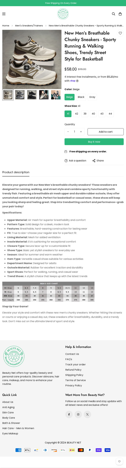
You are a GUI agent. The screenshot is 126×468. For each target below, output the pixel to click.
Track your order (75, 364)
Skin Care (8, 412)
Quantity (70, 124)
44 (110, 113)
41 (68, 113)
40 (93, 113)
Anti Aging (8, 407)
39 (85, 113)
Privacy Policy (73, 385)
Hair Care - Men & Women (18, 428)
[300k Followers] (69, 414)
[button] (120, 13)
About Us (7, 402)
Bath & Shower (11, 423)
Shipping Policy (74, 375)
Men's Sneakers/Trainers (29, 25)
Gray (92, 97)
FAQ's (68, 359)
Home (5, 25)
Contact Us (72, 354)
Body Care (8, 418)
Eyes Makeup (10, 433)
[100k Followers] (78, 414)
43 (101, 113)
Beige (69, 97)
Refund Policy (73, 370)
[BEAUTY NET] (63, 14)
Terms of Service (75, 380)
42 (76, 113)
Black (81, 97)
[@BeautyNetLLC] (87, 414)
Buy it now (94, 142)
